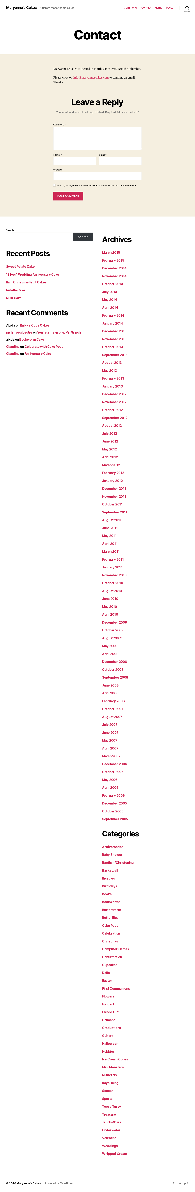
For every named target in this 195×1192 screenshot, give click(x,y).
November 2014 (114, 276)
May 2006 (109, 780)
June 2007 (110, 733)
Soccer (107, 1091)
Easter (107, 981)
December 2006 (114, 764)
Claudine (13, 347)
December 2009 (114, 622)
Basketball (110, 870)
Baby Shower (112, 855)
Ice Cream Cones (115, 1059)
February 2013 (113, 378)
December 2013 (114, 331)
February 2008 (113, 701)
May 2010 (109, 607)
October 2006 (113, 772)
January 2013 (112, 386)
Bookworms (111, 902)
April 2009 (110, 654)
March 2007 (111, 756)
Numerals (109, 1075)
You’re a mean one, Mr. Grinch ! (59, 332)
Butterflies (110, 918)
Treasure (109, 1114)
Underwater (111, 1130)
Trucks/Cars (111, 1122)
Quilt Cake (14, 298)
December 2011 (114, 488)
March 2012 (111, 465)
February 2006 (113, 795)
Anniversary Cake (38, 354)
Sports (107, 1099)
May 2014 (109, 300)
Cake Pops (110, 926)
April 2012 (110, 457)
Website (57, 169)
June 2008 (110, 685)
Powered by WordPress (59, 1183)
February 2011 (113, 559)
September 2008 (115, 677)
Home (158, 7)
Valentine (109, 1138)
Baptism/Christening (118, 863)
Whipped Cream (114, 1154)
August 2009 (112, 638)
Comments (131, 7)
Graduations (111, 1028)
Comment (59, 124)
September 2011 (114, 512)
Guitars (107, 1036)
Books (107, 894)
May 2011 (109, 536)
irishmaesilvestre (19, 332)
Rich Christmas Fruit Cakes (26, 282)
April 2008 (110, 693)
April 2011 (109, 544)
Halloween (110, 1043)
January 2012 (112, 481)
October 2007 (112, 709)
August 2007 (112, 717)
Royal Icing (110, 1083)
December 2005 (114, 803)
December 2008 (114, 662)
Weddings (110, 1146)
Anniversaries (113, 847)
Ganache (108, 1020)
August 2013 (112, 363)
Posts (169, 7)
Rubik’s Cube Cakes (35, 325)
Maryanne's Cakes (21, 7)
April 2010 (110, 614)
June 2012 (110, 441)
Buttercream (111, 910)
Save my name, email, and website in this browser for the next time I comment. (96, 185)
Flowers (108, 996)
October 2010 (112, 583)
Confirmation (112, 957)
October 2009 (113, 630)
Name (57, 155)
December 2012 (114, 394)
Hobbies (108, 1051)
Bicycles (108, 878)
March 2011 (111, 551)
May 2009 (109, 646)
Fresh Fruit (110, 1012)
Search (10, 230)
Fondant (108, 1004)
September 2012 (115, 418)
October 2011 (112, 504)
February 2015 (113, 260)
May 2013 (109, 371)
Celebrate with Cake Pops (44, 347)
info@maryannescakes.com (91, 77)
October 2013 (112, 347)
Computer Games (115, 949)
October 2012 (112, 410)
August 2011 (111, 520)
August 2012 (112, 426)
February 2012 (113, 473)
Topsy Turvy (111, 1106)
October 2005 (112, 811)
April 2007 (110, 748)
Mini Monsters (113, 1067)
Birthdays (109, 886)
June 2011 (110, 528)
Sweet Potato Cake (20, 266)
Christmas (110, 941)
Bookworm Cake (31, 339)
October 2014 (112, 284)
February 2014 (113, 315)
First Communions (116, 988)
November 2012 (114, 402)
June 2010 (110, 599)
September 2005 (115, 819)
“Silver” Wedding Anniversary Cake (32, 274)
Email (103, 155)
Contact (146, 7)
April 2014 (110, 308)
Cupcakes (109, 965)
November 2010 (114, 575)
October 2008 (113, 670)
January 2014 (112, 323)
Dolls (106, 973)
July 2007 (109, 725)
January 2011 (112, 567)
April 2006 (110, 788)
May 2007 (109, 740)
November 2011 (114, 496)
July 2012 (109, 433)
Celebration (111, 933)
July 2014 (109, 292)
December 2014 (114, 268)
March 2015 (111, 252)
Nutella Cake (15, 290)
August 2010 (112, 591)
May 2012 (109, 449)
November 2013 (114, 339)
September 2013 (115, 355)
